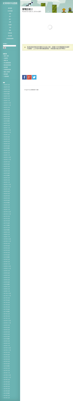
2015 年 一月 (7, 372)
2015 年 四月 (7, 366)
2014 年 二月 (7, 397)
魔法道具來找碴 (7, 65)
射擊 (10, 22)
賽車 (10, 30)
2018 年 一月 (7, 291)
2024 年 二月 (7, 152)
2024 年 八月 (7, 139)
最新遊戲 (10, 8)
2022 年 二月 (7, 207)
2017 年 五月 (7, 309)
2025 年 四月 (7, 121)
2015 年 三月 (7, 368)
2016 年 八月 (7, 329)
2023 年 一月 (7, 182)
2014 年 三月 (7, 395)
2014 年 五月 (7, 391)
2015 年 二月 (7, 370)
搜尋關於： (5, 43)
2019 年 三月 (7, 259)
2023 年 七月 (7, 168)
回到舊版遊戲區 (9, 38)
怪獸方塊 (6, 60)
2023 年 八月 (7, 166)
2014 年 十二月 (7, 375)
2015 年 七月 (7, 359)
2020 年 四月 (7, 230)
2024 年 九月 (7, 137)
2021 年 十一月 (7, 214)
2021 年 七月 (7, 220)
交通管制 (6, 58)
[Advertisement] (36, 63)
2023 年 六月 (7, 171)
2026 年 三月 (7, 96)
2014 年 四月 (7, 393)
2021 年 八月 (7, 218)
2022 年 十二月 (7, 184)
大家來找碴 (9, 11)
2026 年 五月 (7, 91)
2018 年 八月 (7, 275)
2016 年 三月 (7, 341)
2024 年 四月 (7, 148)
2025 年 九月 (7, 109)
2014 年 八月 (7, 384)
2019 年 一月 (7, 264)
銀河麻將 (6, 74)
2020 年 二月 (7, 234)
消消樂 (9, 24)
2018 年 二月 (7, 288)
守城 (10, 27)
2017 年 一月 (7, 318)
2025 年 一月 (7, 127)
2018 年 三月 (7, 286)
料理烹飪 (10, 33)
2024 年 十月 (7, 134)
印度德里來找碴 (7, 69)
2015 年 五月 (7, 363)
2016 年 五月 (7, 336)
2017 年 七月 (7, 304)
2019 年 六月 (7, 252)
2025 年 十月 (7, 107)
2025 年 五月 (7, 118)
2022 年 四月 (7, 202)
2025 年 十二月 (7, 102)
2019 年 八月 (7, 248)
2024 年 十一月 (7, 132)
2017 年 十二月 (7, 293)
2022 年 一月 (7, 209)
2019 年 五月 (7, 254)
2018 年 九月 (7, 273)
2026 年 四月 (7, 93)
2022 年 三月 (7, 205)
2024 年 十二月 (7, 130)
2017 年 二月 (7, 316)
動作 (10, 19)
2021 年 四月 (7, 225)
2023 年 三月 (7, 177)
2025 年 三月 (7, 123)
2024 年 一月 (7, 155)
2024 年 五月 (7, 146)
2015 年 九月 (7, 354)
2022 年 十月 (7, 189)
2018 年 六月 (7, 279)
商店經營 (10, 35)
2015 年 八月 (7, 357)
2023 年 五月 (7, 173)
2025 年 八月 (7, 112)
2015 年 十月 (7, 352)
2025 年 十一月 (7, 105)
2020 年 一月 (7, 236)
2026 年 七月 (7, 87)
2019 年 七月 (7, 250)
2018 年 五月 (7, 282)
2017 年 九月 (7, 300)
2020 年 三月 (7, 232)
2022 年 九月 (7, 191)
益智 (10, 13)
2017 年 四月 (7, 311)
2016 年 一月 (7, 345)
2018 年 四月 (7, 284)
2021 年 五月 (7, 223)
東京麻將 (6, 67)
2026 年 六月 (7, 89)
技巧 (10, 16)
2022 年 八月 (7, 193)
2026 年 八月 (7, 84)
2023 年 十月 (7, 161)
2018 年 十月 (7, 270)
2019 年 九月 (7, 245)
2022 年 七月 (7, 195)
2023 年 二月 (7, 180)
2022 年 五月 (7, 200)
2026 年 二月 (7, 98)
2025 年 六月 (7, 116)
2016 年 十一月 (7, 323)
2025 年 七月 (7, 114)
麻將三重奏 (6, 56)
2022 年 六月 (7, 198)
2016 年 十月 (7, 325)
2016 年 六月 (7, 334)
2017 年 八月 (7, 302)
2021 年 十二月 (7, 211)
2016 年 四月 (7, 338)
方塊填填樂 (6, 76)
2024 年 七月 (7, 141)
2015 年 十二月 (7, 347)
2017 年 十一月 (7, 295)
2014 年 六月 (7, 388)
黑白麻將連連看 (7, 62)
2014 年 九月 (7, 381)
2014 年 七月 (7, 386)
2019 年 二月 (7, 261)
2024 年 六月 (7, 143)
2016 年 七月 (7, 332)
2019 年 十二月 (7, 239)
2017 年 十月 (7, 298)
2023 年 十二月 (7, 157)
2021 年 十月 (7, 216)
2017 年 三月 (7, 313)
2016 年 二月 (7, 343)
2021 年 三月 (7, 227)
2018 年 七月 (7, 277)
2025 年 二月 (7, 125)
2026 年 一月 (7, 100)
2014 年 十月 (7, 379)
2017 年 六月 (7, 307)
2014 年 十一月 (7, 377)
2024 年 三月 (7, 150)
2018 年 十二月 (7, 266)
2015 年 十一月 (7, 350)
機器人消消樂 (7, 71)
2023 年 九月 (7, 164)
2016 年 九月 (7, 327)
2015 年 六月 (7, 361)
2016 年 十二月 (7, 320)
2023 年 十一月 (7, 159)
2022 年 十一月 (7, 186)
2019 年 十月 (7, 243)
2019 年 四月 (7, 257)
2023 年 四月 (7, 175)
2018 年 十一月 (7, 268)
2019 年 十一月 (7, 241)
